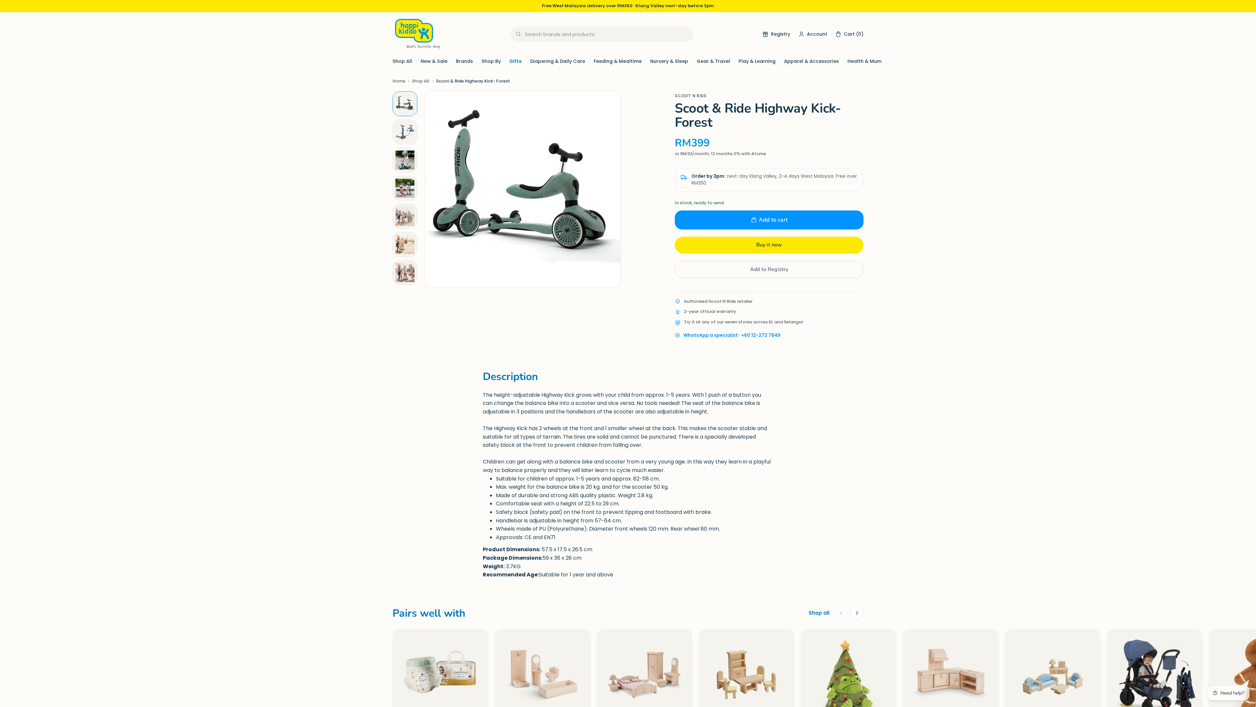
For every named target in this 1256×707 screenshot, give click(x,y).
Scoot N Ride (690, 96)
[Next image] (609, 189)
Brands (464, 61)
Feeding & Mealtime (618, 61)
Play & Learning (757, 61)
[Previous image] (436, 189)
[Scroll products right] (857, 613)
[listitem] (404, 103)
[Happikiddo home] (417, 34)
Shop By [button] (491, 61)
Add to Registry (769, 269)
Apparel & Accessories (811, 61)
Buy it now (769, 244)
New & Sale (434, 61)
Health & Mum (864, 61)
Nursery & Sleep (669, 61)
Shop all (819, 612)
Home (398, 81)
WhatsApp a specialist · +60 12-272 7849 (731, 335)
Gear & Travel (713, 61)
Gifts (515, 61)
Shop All (402, 61)
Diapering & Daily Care (557, 61)
